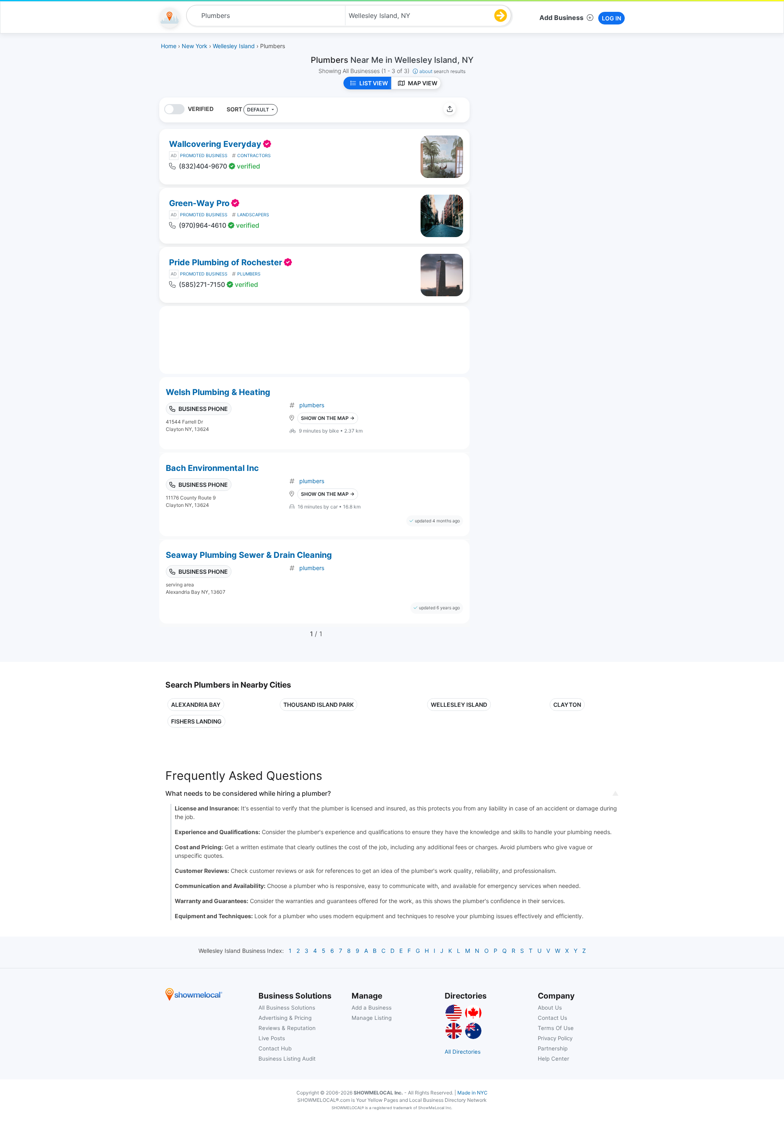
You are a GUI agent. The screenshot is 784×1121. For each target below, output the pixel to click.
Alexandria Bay (195, 704)
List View (373, 83)
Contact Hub (275, 1048)
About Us (550, 1007)
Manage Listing (372, 1017)
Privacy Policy (555, 1038)
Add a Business (372, 1007)
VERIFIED (201, 108)
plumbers (311, 405)
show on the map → (327, 418)
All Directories (463, 1051)
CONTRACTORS (254, 155)
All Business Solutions (286, 1007)
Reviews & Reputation (287, 1028)
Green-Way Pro (199, 203)
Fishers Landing (196, 721)
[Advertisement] (544, 155)
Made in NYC (472, 1093)
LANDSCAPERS (253, 215)
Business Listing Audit (287, 1058)
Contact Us (552, 1017)
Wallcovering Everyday (215, 144)
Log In (611, 18)
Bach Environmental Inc (212, 468)
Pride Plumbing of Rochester (225, 262)
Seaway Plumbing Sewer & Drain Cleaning (249, 555)
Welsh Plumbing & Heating (218, 392)
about (442, 71)
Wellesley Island (459, 704)
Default (258, 110)
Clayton (567, 704)
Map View (422, 83)
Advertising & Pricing (285, 1017)
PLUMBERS (249, 274)
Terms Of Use (556, 1028)
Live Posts (271, 1038)
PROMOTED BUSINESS (203, 155)
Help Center (553, 1058)
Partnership (553, 1048)
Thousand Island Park (318, 704)
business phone (203, 408)
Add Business (561, 17)
